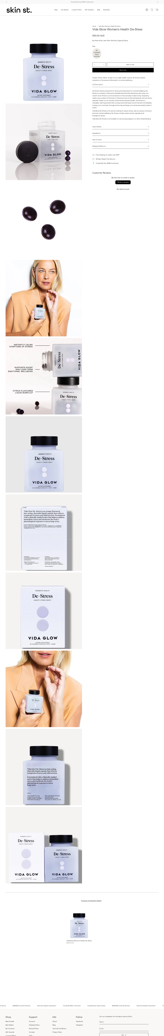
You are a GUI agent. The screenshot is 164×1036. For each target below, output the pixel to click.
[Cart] (157, 10)
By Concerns (10, 1028)
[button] (56, 10)
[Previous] (7, 2)
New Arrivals (10, 1021)
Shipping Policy (34, 1025)
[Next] (157, 2)
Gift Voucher (10, 1032)
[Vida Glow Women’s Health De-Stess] (79, 921)
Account (32, 1021)
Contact (32, 1032)
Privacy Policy (57, 1032)
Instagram (79, 1025)
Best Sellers (10, 1025)
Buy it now (123, 70)
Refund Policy (34, 1028)
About (55, 1021)
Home (94, 26)
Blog (54, 1025)
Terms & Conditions (59, 1028)
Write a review (123, 182)
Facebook (79, 1021)
